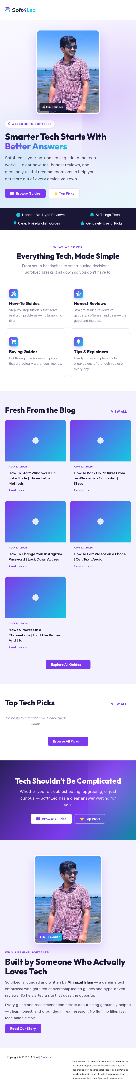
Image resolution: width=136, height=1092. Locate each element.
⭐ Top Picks (64, 193)
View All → (121, 412)
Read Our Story (23, 1028)
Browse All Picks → (68, 741)
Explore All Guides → (68, 664)
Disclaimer (46, 1057)
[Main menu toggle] (127, 10)
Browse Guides (28, 193)
